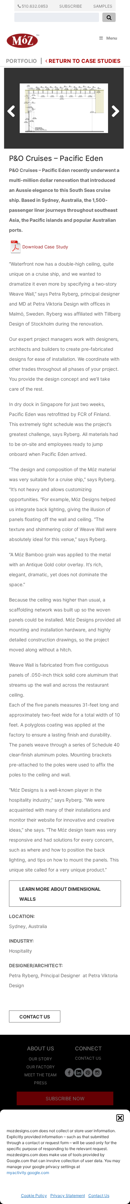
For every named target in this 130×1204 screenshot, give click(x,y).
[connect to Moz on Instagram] (97, 1072)
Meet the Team (40, 1074)
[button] (120, 1118)
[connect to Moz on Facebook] (69, 1072)
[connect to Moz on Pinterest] (88, 1072)
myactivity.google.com (28, 1172)
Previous (13, 109)
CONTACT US (34, 1016)
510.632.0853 (34, 6)
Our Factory (40, 1066)
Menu (111, 38)
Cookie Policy (34, 1195)
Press (40, 1082)
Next (113, 109)
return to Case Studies (83, 61)
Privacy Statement (67, 1195)
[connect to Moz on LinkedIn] (78, 1072)
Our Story (40, 1058)
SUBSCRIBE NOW (65, 1098)
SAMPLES (102, 6)
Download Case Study (45, 246)
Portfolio (21, 61)
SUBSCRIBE (70, 6)
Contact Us (98, 1195)
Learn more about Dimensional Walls (60, 894)
